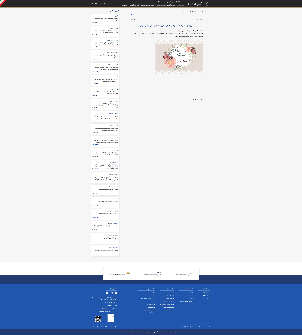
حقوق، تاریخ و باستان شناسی (186, 301)
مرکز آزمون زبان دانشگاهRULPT (147, 299)
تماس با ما (124, 5)
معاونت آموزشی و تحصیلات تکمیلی (166, 5)
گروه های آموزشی (134, 5)
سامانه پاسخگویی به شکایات (117, 274)
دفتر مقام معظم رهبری (169, 293)
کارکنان (169, 2)
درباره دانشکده (180, 5)
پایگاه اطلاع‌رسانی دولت (168, 301)
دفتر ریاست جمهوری (169, 299)
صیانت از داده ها (151, 304)
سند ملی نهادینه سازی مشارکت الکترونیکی (147, 311)
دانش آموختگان (161, 2)
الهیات (191, 293)
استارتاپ (153, 301)
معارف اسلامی (189, 296)
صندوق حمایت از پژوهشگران (167, 304)
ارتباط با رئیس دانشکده (181, 274)
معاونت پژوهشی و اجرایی (147, 5)
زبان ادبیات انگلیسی (205, 296)
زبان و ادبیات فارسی (205, 293)
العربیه (95, 3)
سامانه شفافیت (151, 307)
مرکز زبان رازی (151, 296)
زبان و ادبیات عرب (206, 299)
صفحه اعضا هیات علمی (178, 2)
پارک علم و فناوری (170, 310)
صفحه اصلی (208, 11)
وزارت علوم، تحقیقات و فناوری (167, 296)
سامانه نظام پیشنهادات (150, 274)
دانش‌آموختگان (151, 293)
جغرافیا (191, 299)
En (98, 3)
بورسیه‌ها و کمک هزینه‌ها (168, 307)
